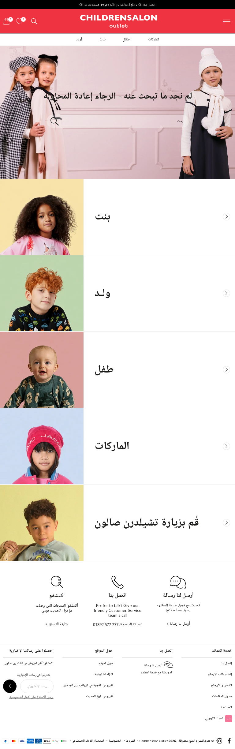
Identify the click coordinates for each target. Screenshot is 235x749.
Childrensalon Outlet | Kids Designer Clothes (118, 20)
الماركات (153, 39)
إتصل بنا (227, 663)
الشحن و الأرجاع (221, 685)
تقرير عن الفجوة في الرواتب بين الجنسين (88, 685)
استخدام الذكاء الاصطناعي (88, 741)
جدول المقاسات (222, 696)
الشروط (130, 741)
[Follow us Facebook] (229, 742)
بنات (102, 39)
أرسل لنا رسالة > (178, 624)
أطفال (127, 39)
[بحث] (55, 121)
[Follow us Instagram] (219, 742)
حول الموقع (106, 663)
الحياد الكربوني (218, 718)
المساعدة (226, 707)
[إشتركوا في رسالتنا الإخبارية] (10, 686)
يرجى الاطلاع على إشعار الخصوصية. (31, 697)
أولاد (79, 39)
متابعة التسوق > (57, 624)
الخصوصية (115, 741)
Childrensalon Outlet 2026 (158, 741)
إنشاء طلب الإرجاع (220, 674)
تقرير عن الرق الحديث (99, 696)
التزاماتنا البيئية (104, 674)
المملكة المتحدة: (117, 624)
